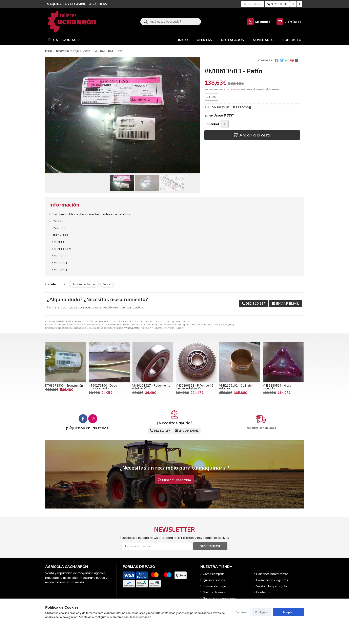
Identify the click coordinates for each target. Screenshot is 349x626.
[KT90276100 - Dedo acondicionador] (109, 362)
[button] (119, 170)
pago (236, 89)
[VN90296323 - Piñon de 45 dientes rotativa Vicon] (196, 362)
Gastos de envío (214, 592)
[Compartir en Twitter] (282, 60)
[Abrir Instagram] (293, 4)
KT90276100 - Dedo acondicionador (103, 387)
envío (226, 89)
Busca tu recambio (176, 480)
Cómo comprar (213, 574)
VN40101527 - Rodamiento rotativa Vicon (151, 387)
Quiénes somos (214, 580)
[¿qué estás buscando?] (170, 21)
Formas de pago (214, 586)
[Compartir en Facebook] (277, 60)
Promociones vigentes (272, 580)
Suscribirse (210, 546)
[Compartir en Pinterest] (292, 60)
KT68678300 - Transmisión (64, 385)
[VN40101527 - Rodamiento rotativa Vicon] (152, 362)
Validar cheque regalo (271, 586)
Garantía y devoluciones (220, 598)
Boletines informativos (272, 574)
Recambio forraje (201, 324)
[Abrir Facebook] (299, 4)
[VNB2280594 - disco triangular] (283, 362)
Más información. (141, 617)
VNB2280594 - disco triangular (277, 387)
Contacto (263, 592)
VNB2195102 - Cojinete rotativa (235, 387)
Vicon (224, 324)
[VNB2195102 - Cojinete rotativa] (239, 362)
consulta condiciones (261, 428)
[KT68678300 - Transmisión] (65, 362)
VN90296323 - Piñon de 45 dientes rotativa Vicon (194, 387)
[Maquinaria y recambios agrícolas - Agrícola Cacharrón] (72, 21)
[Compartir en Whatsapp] (287, 60)
